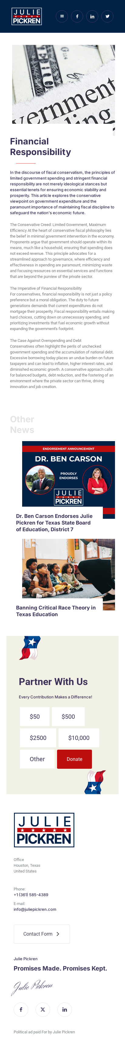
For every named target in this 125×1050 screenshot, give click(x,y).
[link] (68, 480)
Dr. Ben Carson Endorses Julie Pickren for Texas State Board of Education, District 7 (54, 522)
